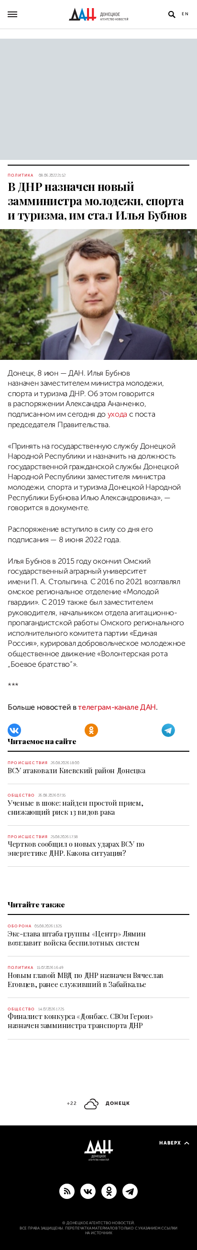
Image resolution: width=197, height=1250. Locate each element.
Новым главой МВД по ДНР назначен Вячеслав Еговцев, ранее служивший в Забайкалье (86, 979)
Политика (21, 175)
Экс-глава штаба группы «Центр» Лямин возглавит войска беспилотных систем (76, 938)
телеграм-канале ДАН (117, 707)
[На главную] (98, 14)
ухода (117, 414)
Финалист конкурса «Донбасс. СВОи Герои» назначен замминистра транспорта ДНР (80, 1020)
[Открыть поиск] (171, 14)
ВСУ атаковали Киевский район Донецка (76, 770)
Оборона (20, 926)
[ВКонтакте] (14, 730)
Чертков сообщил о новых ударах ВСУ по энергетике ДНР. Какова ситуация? (76, 848)
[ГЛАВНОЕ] (130, 1191)
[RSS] (67, 1191)
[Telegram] (168, 730)
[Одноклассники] (91, 730)
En (185, 13)
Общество (21, 795)
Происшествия (28, 763)
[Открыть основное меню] (12, 14)
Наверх (170, 1142)
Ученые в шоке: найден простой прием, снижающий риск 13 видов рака (75, 807)
